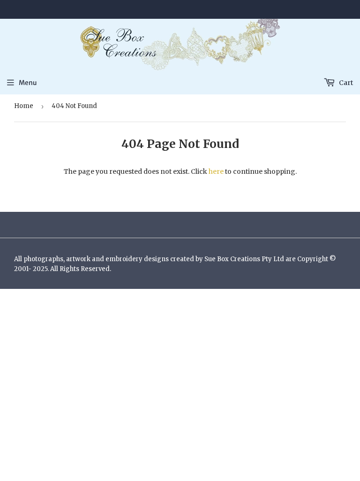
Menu (28, 82)
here (216, 171)
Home (23, 106)
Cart (345, 82)
